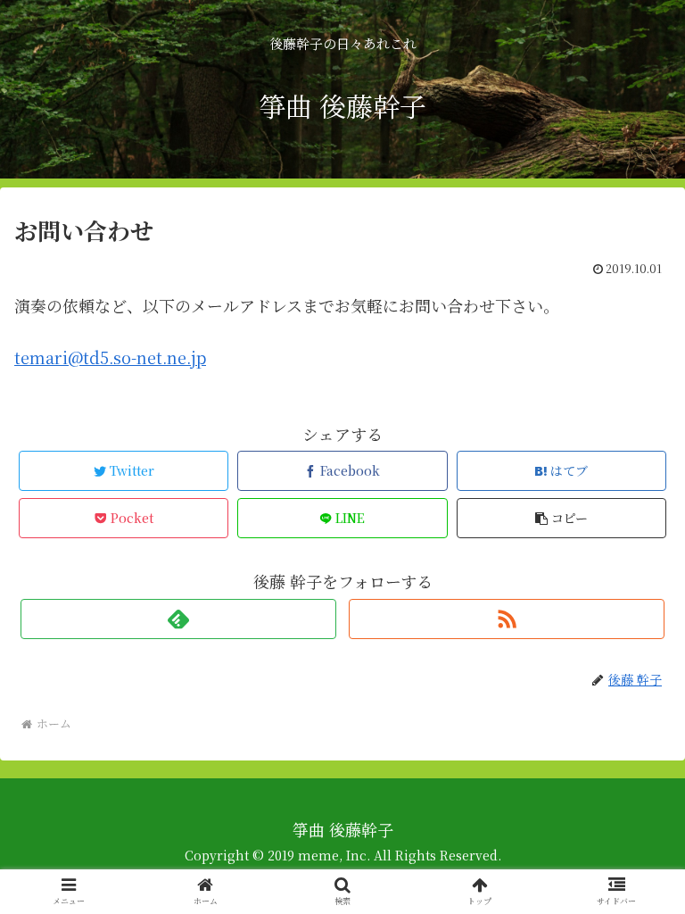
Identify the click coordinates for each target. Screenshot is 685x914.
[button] (562, 518)
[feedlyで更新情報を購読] (178, 619)
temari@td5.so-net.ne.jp (110, 357)
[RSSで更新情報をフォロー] (506, 619)
